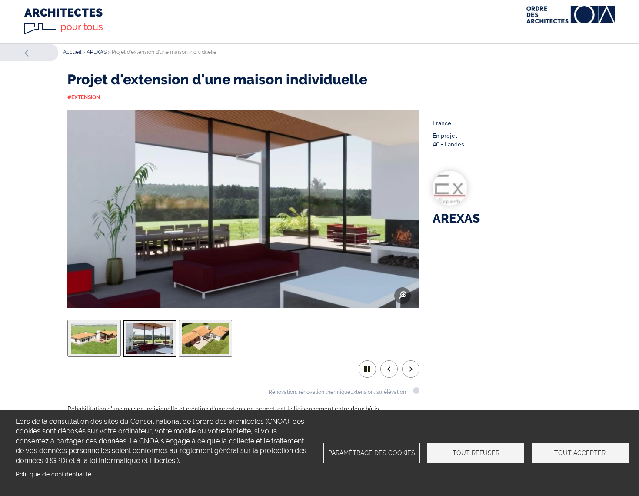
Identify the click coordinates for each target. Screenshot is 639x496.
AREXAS (96, 52)
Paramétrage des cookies (371, 452)
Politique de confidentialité (53, 474)
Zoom (402, 295)
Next (410, 369)
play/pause (367, 369)
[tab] (94, 338)
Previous (389, 369)
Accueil (72, 52)
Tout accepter (580, 452)
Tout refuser (476, 452)
